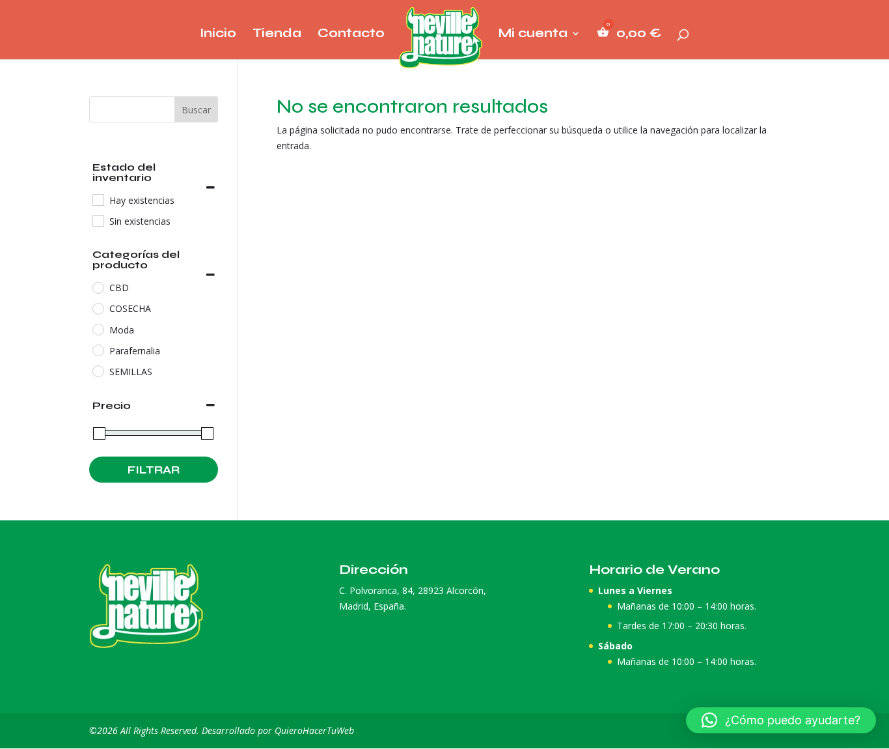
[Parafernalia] (97, 350)
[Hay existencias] (97, 199)
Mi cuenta (533, 34)
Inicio (218, 34)
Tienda (277, 34)
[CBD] (97, 287)
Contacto (351, 34)
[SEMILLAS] (97, 370)
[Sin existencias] (97, 220)
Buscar (196, 110)
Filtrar (154, 470)
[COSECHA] (97, 308)
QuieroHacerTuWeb (314, 730)
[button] (781, 720)
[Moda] (97, 329)
